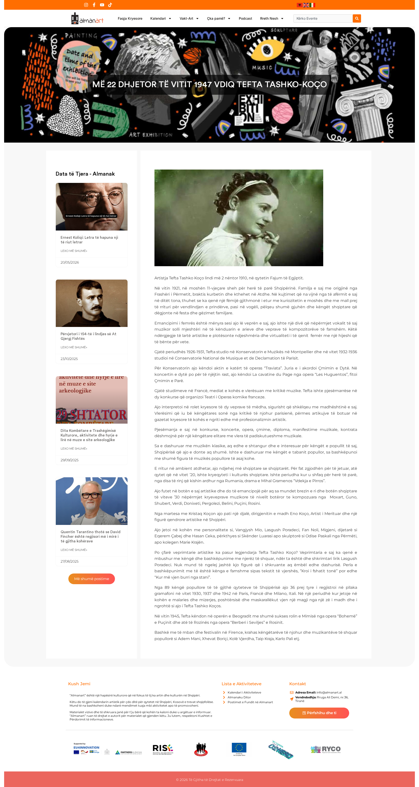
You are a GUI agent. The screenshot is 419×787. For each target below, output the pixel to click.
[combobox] (323, 18)
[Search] (357, 18)
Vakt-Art (186, 18)
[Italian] (312, 5)
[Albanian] (300, 5)
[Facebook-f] (94, 5)
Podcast (245, 18)
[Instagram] (86, 5)
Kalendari (158, 18)
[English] (306, 5)
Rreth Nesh (269, 18)
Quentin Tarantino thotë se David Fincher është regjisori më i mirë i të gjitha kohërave (91, 536)
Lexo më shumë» (74, 251)
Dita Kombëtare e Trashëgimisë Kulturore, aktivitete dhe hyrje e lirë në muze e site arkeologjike (89, 435)
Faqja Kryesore (130, 18)
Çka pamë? (216, 18)
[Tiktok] (110, 5)
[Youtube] (102, 5)
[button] (91, 578)
